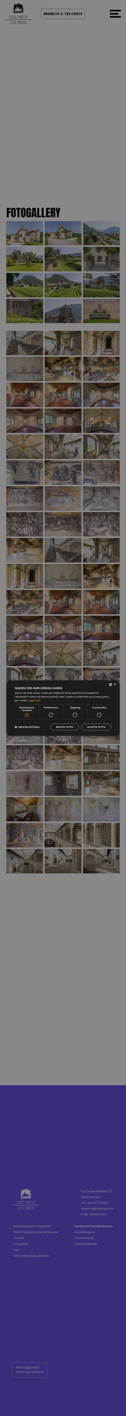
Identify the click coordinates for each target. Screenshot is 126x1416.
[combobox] (110, 684)
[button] (27, 727)
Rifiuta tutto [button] (64, 726)
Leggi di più (34, 700)
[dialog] (63, 708)
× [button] (115, 684)
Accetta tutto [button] (96, 726)
